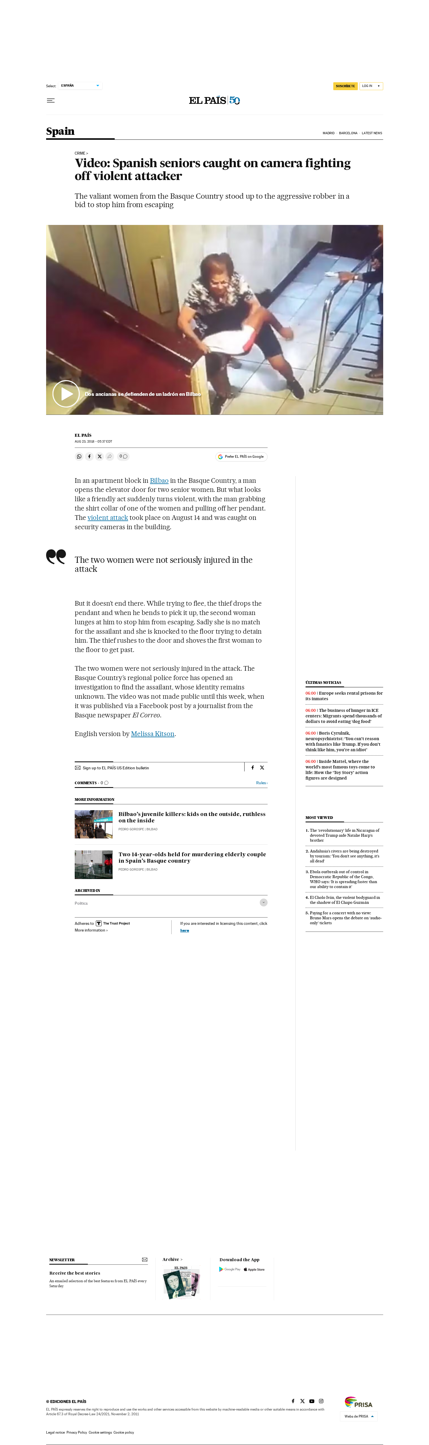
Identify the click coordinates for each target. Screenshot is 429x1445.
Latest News (372, 133)
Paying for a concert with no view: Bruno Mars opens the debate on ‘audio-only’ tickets (346, 918)
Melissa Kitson (153, 734)
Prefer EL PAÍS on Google (244, 457)
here (184, 930)
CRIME (80, 153)
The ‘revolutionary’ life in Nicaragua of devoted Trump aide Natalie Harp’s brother (344, 835)
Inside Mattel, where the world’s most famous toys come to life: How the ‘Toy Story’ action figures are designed (340, 770)
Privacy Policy (77, 1432)
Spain (60, 131)
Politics (81, 903)
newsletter (62, 1260)
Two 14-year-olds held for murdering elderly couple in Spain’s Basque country (192, 858)
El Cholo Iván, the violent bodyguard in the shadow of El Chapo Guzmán (345, 900)
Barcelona (348, 133)
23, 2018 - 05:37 (93, 441)
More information (90, 930)
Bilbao (159, 480)
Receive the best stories (74, 1273)
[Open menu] (50, 100)
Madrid (329, 133)
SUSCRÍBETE (345, 86)
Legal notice (55, 1432)
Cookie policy (124, 1432)
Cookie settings (100, 1432)
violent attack (108, 517)
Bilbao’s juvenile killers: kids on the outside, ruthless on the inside (192, 818)
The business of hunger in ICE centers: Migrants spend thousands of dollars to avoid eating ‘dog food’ (344, 716)
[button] (214, 320)
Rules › (262, 783)
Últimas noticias (323, 682)
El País (83, 435)
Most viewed (319, 817)
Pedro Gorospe (131, 829)
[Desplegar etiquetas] (264, 902)
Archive (171, 1260)
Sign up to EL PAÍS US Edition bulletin (116, 768)
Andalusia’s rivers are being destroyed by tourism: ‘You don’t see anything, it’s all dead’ (344, 856)
